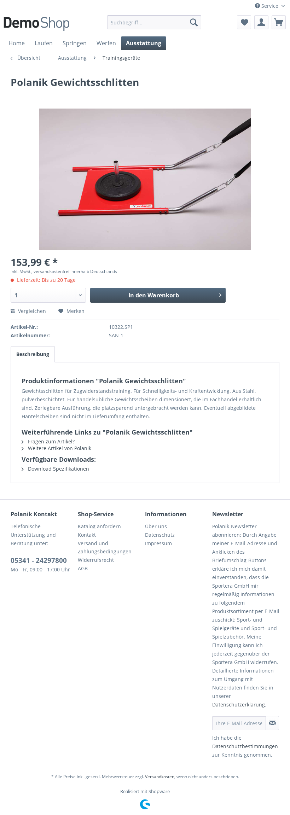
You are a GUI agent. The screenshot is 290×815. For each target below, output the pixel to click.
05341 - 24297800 (39, 560)
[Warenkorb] (279, 22)
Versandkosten (159, 777)
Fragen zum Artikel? (51, 441)
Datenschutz (160, 534)
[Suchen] (193, 22)
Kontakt (87, 534)
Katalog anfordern (99, 526)
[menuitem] (154, 22)
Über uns (156, 526)
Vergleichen (31, 311)
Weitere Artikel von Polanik (59, 448)
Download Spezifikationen (58, 468)
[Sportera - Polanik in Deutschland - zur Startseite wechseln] (36, 24)
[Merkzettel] (244, 22)
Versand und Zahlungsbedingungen (105, 547)
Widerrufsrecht (96, 560)
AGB (83, 568)
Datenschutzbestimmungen (245, 746)
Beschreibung (32, 354)
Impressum (158, 543)
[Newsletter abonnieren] (272, 723)
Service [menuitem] (270, 5)
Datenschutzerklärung (238, 704)
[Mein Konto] (261, 22)
